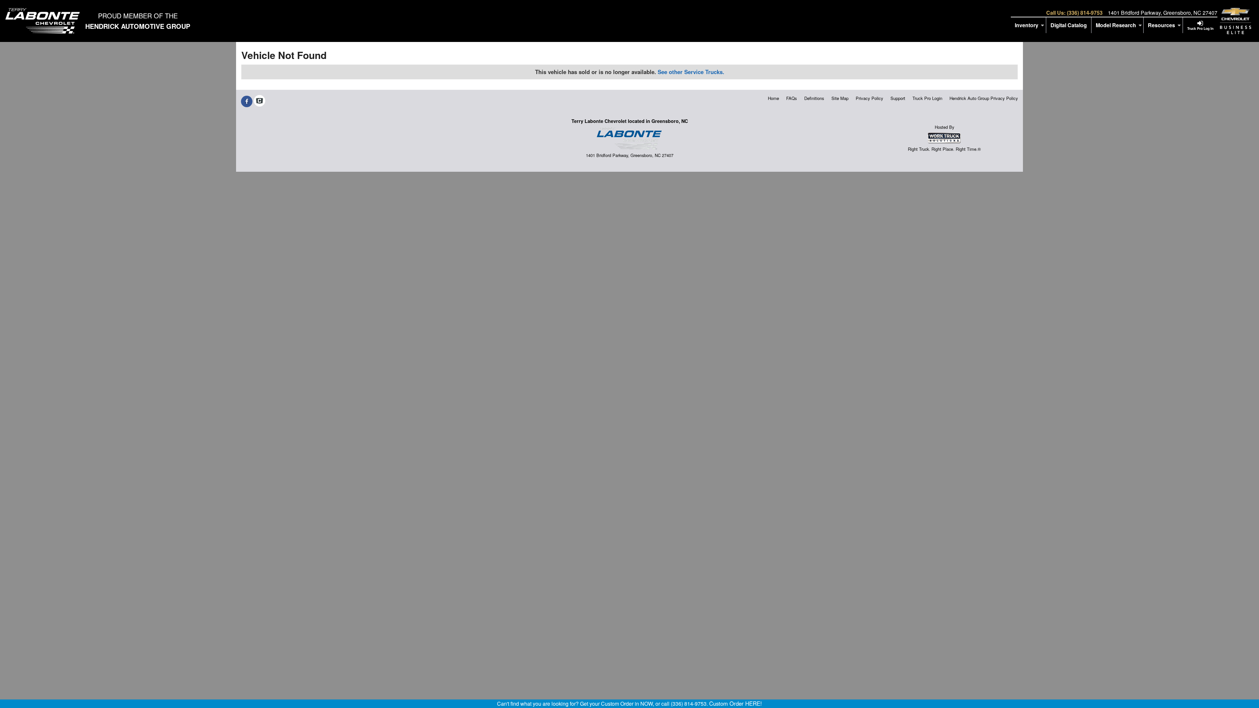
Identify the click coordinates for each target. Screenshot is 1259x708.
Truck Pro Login (927, 98)
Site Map (840, 98)
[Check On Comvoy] (259, 101)
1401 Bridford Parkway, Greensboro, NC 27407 (1162, 12)
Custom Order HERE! (735, 703)
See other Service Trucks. (691, 72)
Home (773, 98)
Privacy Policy (869, 98)
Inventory (1026, 25)
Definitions (814, 98)
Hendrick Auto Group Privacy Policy (983, 98)
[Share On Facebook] (246, 101)
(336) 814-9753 (1085, 12)
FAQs (791, 98)
